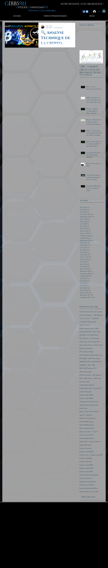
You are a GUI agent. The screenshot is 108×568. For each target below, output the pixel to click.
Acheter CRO (97, 388)
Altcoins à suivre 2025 (86, 435)
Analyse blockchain (85, 448)
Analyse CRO (83, 442)
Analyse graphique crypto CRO (88, 492)
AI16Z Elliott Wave (92, 335)
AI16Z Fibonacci (84, 338)
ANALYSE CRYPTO (84, 362)
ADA (94, 332)
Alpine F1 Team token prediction (89, 412)
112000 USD (95, 318)
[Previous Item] (83, 56)
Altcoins (95, 432)
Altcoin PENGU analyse (86, 425)
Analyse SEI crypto (85, 445)
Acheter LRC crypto (85, 392)
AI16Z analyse (94, 338)
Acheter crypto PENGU (86, 398)
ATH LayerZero (97, 375)
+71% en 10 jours (84, 318)
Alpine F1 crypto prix (85, 415)
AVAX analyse (88, 378)
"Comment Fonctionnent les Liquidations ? (91, 312)
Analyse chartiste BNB (86, 452)
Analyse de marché (85, 478)
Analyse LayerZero (95, 442)
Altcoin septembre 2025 (86, 428)
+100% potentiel (98, 315)
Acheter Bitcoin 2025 (85, 388)
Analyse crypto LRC (85, 462)
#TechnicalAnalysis (85, 315)
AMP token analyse (94, 358)
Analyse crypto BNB (85, 458)
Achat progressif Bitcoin (86, 385)
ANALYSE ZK (83, 365)
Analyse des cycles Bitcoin (87, 482)
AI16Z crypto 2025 (94, 342)
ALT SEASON (83, 358)
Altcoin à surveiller (85, 432)
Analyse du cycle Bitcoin (86, 485)
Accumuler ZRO (84, 382)
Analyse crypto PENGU (86, 468)
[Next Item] (100, 56)
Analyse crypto (84, 455)
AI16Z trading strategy (86, 352)
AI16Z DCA (82, 335)
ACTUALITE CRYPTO (85, 332)
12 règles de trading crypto (87, 322)
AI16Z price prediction (86, 348)
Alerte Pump (83, 408)
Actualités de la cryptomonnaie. (89, 402)
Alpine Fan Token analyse (87, 418)
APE (89, 365)
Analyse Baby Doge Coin (86, 438)
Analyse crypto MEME (86, 465)
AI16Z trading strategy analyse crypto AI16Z (91, 355)
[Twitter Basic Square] (87, 11)
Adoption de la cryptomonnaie (88, 405)
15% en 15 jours (84, 325)
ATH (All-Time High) (85, 375)
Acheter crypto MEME (86, 395)
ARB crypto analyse (85, 372)
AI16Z (98, 332)
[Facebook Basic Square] (84, 11)
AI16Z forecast (98, 345)
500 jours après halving (86, 328)
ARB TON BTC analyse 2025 (87, 368)
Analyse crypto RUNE (86, 472)
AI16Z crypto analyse (85, 345)
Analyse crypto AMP (96, 455)
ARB (93, 365)
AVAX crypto (97, 378)
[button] (104, 10)
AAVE (97, 328)
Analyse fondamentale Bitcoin (88, 488)
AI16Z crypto (83, 342)
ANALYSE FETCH (97, 362)
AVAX (81, 378)
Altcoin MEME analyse (86, 422)
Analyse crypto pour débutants (88, 475)
